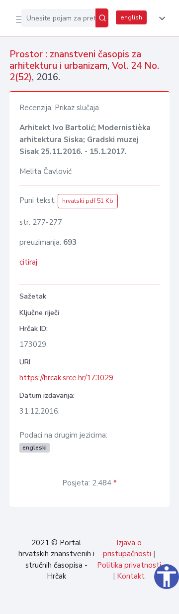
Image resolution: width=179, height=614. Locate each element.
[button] (160, 18)
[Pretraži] (101, 17)
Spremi (95, 601)
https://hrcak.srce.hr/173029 (66, 378)
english (131, 17)
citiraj (28, 262)
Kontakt (131, 576)
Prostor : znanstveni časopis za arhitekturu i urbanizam (75, 60)
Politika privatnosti (129, 565)
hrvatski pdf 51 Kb (87, 201)
